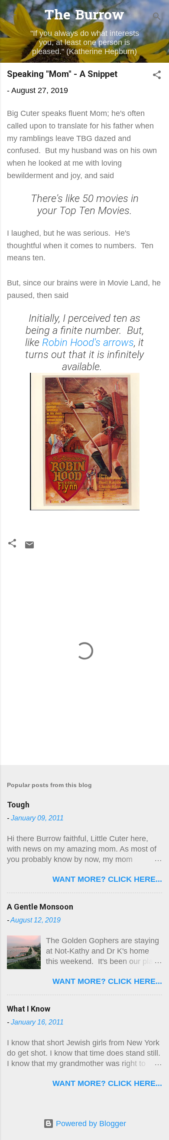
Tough (18, 804)
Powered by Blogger (90, 1123)
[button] (157, 76)
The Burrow (84, 16)
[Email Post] (29, 547)
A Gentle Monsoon (40, 906)
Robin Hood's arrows (88, 342)
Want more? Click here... (107, 879)
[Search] (157, 17)
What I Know (28, 1008)
